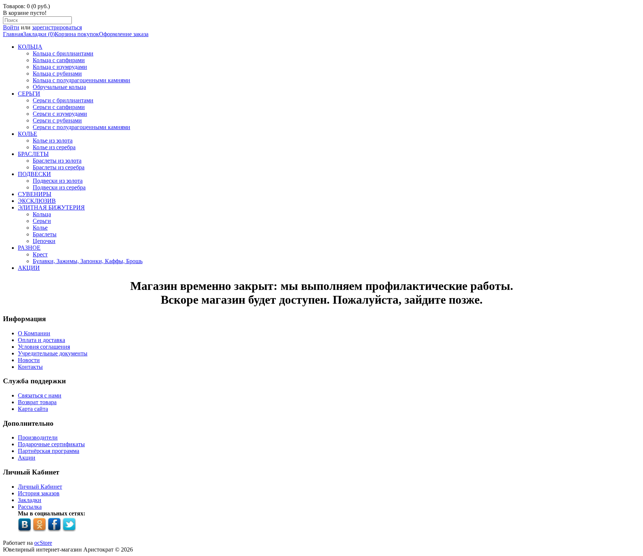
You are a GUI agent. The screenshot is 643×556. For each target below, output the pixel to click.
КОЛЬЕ (27, 134)
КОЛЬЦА (30, 47)
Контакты (30, 367)
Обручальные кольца (59, 87)
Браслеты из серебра (58, 167)
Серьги (42, 221)
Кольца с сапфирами (59, 60)
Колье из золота (53, 140)
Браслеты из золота (57, 160)
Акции (26, 457)
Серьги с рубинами (57, 120)
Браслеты (45, 234)
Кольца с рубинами (57, 73)
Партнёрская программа (48, 451)
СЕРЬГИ (29, 93)
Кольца (42, 214)
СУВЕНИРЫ (34, 194)
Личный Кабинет (40, 486)
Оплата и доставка (41, 340)
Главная (13, 34)
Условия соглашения (44, 346)
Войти (11, 27)
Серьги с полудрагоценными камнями (81, 127)
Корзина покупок (77, 34)
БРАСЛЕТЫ (33, 154)
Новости (29, 360)
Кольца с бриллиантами (63, 53)
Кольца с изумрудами (60, 67)
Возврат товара (37, 402)
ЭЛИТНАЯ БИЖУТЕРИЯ (51, 207)
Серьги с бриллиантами (63, 100)
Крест (40, 254)
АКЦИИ (29, 268)
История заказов (39, 493)
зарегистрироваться (57, 27)
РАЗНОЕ (29, 248)
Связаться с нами (39, 395)
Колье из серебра (54, 147)
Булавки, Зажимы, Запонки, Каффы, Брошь (88, 261)
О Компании (34, 333)
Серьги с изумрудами (60, 114)
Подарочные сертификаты (51, 444)
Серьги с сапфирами (59, 107)
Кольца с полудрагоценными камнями (81, 80)
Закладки (29, 500)
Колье (40, 227)
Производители (38, 437)
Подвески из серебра (59, 187)
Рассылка (30, 507)
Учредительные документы (52, 353)
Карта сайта (33, 409)
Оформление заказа (123, 34)
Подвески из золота (58, 181)
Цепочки (44, 241)
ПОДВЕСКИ (34, 174)
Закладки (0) (39, 34)
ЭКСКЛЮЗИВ (37, 201)
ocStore (43, 543)
